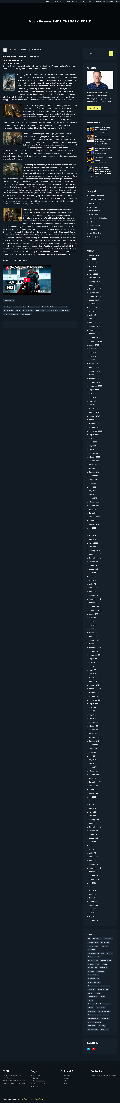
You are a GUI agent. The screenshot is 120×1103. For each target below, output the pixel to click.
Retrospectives (39, 1081)
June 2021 (92, 487)
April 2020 (92, 539)
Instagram (67, 1078)
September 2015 (95, 745)
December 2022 (95, 420)
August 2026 (94, 255)
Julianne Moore (93, 986)
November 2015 (95, 737)
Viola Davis (104, 1029)
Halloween (103, 968)
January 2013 (94, 864)
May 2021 (92, 491)
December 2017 (95, 644)
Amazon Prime (93, 942)
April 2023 (92, 405)
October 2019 (94, 562)
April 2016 (92, 718)
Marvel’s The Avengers (40, 170)
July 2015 (92, 752)
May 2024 (92, 356)
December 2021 (95, 464)
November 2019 (95, 558)
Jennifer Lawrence (94, 982)
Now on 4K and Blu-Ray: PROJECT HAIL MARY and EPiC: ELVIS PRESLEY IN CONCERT (103, 170)
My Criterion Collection (98, 218)
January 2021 (94, 506)
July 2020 (92, 528)
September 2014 (95, 790)
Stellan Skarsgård (52, 310)
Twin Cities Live (95, 233)
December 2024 (95, 330)
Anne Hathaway (93, 946)
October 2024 (94, 337)
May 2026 (92, 266)
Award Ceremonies (96, 196)
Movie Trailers (94, 214)
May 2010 (92, 916)
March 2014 (93, 812)
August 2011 (93, 905)
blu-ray (109, 953)
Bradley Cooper (93, 960)
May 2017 (92, 670)
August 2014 (93, 793)
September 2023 (95, 386)
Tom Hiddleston (26, 314)
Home (35, 1086)
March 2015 (93, 767)
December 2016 (95, 689)
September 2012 (95, 879)
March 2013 (93, 857)
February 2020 (94, 547)
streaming (105, 1018)
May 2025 (92, 311)
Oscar (103, 997)
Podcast (92, 222)
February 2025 (94, 322)
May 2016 (92, 715)
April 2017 (92, 674)
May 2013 (92, 849)
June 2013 (92, 846)
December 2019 (95, 554)
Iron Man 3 (54, 167)
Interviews (93, 207)
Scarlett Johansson (94, 1015)
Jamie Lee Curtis (93, 979)
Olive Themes (25, 1099)
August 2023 (94, 390)
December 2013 (95, 823)
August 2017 (93, 659)
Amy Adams (105, 942)
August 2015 (93, 748)
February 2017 (94, 681)
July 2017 (92, 662)
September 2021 (95, 476)
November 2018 (95, 603)
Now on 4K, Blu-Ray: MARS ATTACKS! (103, 129)
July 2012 (92, 883)
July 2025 (92, 304)
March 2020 (93, 543)
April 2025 (92, 315)
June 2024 (93, 352)
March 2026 (93, 274)
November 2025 (95, 289)
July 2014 (92, 797)
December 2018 (95, 599)
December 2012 (95, 868)
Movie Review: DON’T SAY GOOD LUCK (103, 149)
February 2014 (94, 816)
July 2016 (92, 707)
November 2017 (95, 647)
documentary (92, 968)
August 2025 (94, 300)
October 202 (94, 920)
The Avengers (64, 310)
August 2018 (93, 614)
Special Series (94, 226)
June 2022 (93, 442)
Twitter (65, 1081)
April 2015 (92, 763)
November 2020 (95, 513)
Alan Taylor (7, 307)
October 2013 (94, 831)
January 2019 (94, 595)
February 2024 (94, 367)
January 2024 (94, 371)
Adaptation (108, 939)
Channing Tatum (93, 964)
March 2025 (93, 319)
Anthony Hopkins (19, 307)
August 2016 (93, 703)
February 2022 (94, 457)
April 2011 (92, 913)
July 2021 (92, 483)
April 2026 (92, 270)
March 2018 (93, 633)
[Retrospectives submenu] (92, 1)
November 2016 (95, 692)
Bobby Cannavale (94, 957)
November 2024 (95, 334)
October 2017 (94, 651)
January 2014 (94, 819)
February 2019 (94, 591)
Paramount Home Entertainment (99, 1004)
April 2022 (92, 449)
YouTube (66, 1075)
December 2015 (95, 733)
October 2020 (94, 517)
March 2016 (93, 722)
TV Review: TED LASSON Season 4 (104, 159)
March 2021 (93, 498)
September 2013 (95, 834)
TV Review (93, 229)
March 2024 (93, 364)
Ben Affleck (91, 950)
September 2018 (95, 610)
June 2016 (92, 711)
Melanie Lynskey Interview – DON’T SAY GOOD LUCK (103, 139)
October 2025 (94, 293)
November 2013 (95, 827)
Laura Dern (91, 989)
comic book (63, 307)
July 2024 (92, 349)
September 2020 (95, 520)
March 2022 (93, 453)
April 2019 (92, 584)
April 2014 (92, 808)
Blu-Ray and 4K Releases (99, 199)
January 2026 (94, 281)
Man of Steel (62, 240)
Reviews (36, 1078)
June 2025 (93, 308)
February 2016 (94, 726)
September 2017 (95, 655)
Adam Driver (97, 939)
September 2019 (95, 565)
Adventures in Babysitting (45, 77)
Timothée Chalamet (95, 1022)
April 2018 (92, 629)
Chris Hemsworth (33, 307)
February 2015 (94, 771)
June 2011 (92, 909)
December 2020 (95, 509)
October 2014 (94, 786)
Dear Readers (94, 203)
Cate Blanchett (106, 960)
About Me (36, 1075)
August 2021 (93, 479)
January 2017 (94, 685)
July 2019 (92, 573)
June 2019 (92, 577)
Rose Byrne (91, 1011)
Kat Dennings (8, 310)
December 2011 (94, 894)
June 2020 (93, 532)
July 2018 (92, 618)
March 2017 (93, 677)
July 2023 (92, 393)
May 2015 (92, 760)
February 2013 (94, 860)
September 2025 (95, 296)
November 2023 (95, 378)
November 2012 (95, 872)
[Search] (111, 53)
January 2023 (94, 416)
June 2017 (92, 666)
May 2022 (92, 446)
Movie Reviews (9, 300)
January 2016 (94, 730)
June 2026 (93, 263)
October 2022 (94, 427)
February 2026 (94, 278)
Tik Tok (65, 1084)
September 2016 (95, 700)
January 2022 (94, 461)
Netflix (98, 993)
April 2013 (92, 853)
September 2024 (95, 341)
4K (89, 939)
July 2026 (92, 259)
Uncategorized (94, 237)
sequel (106, 1015)
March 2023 (93, 408)
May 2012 (92, 890)
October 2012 (94, 875)
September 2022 (95, 431)
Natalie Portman (28, 310)
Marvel (18, 310)
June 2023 (93, 397)
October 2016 (94, 696)
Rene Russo (40, 310)
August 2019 (93, 569)
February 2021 (94, 502)
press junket (101, 1008)
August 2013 (93, 838)
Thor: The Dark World (11, 314)
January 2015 (94, 775)
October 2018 (94, 606)
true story (102, 1026)
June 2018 (92, 621)
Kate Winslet (105, 986)
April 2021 (92, 494)
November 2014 (95, 782)
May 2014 (92, 804)
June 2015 (92, 756)
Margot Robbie (103, 989)
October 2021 (94, 472)
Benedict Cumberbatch (96, 953)
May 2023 (92, 401)
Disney (105, 964)
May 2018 (92, 625)
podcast (90, 1008)
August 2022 (94, 434)
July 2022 (92, 438)
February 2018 (94, 636)
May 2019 (92, 580)
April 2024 (92, 360)
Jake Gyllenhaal (93, 975)
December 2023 (95, 375)
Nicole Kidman (92, 997)
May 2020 (92, 535)
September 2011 (95, 902)
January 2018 (94, 640)
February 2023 (94, 412)
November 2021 (95, 468)
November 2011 (94, 898)
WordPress (39, 1099)
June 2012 (92, 887)
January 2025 (94, 326)
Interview (91, 971)
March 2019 (93, 588)
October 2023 (94, 382)
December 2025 (95, 285)
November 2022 (95, 423)
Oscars (90, 1000)
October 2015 (94, 741)
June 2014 (93, 801)
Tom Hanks (91, 1026)
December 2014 (95, 778)
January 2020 (94, 550)
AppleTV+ (105, 946)
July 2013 (92, 842)
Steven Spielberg (93, 1018)
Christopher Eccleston (49, 307)
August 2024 (94, 345)
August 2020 (94, 524)
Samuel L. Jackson (104, 1011)
